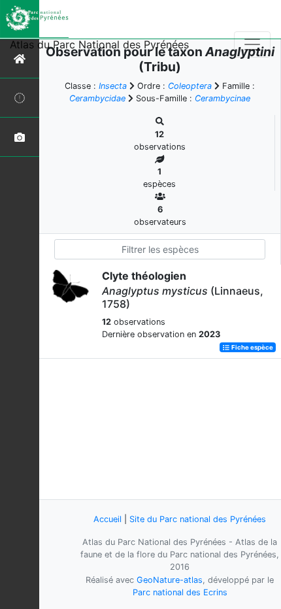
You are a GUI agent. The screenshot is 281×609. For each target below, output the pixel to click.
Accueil (107, 519)
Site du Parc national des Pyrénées (197, 519)
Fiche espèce (251, 347)
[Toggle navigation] (252, 44)
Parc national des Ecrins (180, 592)
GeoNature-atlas (170, 580)
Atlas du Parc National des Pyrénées (99, 44)
